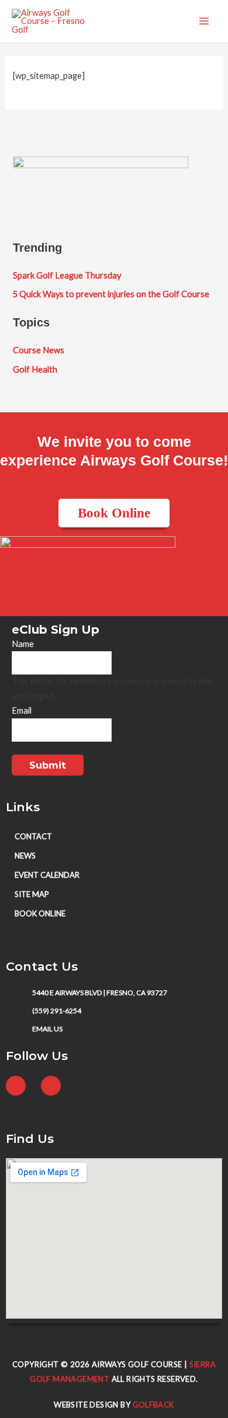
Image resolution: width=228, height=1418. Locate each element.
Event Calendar (47, 875)
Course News (38, 350)
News (25, 855)
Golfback (153, 1404)
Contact (33, 836)
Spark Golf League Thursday (67, 275)
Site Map (32, 894)
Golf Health (35, 369)
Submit (47, 765)
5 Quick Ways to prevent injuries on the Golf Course (111, 294)
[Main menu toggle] (204, 21)
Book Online (40, 913)
